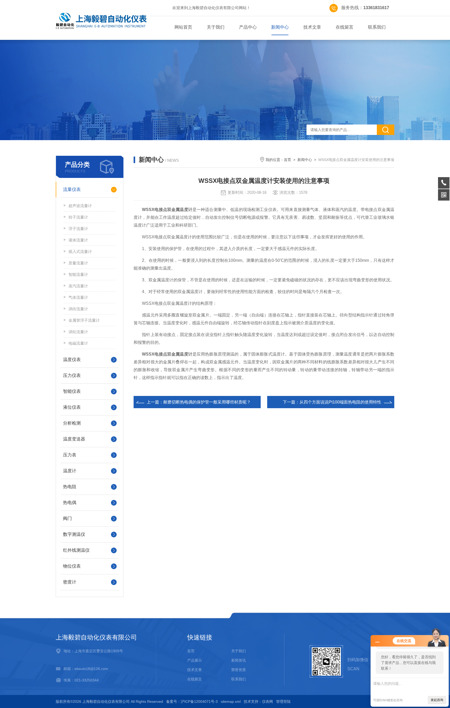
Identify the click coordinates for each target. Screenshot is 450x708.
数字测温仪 (74, 534)
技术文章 (312, 27)
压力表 (69, 454)
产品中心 (248, 27)
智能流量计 (78, 274)
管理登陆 (283, 701)
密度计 (69, 582)
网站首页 (183, 27)
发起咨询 (437, 700)
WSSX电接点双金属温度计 (167, 209)
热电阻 (69, 486)
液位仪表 (72, 407)
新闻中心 (280, 27)
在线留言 (344, 27)
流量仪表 (72, 189)
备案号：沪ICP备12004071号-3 (192, 701)
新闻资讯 (238, 660)
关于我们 (215, 27)
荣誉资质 (238, 670)
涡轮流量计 (78, 332)
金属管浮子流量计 (84, 320)
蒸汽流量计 (78, 286)
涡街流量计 (78, 309)
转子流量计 (78, 217)
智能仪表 (72, 391)
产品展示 (194, 660)
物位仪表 (72, 566)
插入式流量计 (80, 251)
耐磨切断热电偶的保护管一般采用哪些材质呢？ (207, 402)
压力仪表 (72, 375)
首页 (287, 160)
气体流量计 (78, 297)
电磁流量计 (78, 343)
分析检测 (72, 423)
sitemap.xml (231, 701)
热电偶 (69, 502)
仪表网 (267, 701)
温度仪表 (72, 359)
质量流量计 (78, 263)
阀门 (67, 518)
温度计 (69, 470)
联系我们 (377, 27)
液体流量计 (78, 240)
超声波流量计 (80, 205)
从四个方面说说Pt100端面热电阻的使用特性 (340, 402)
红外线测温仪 (76, 550)
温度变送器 (74, 439)
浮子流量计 (78, 228)
